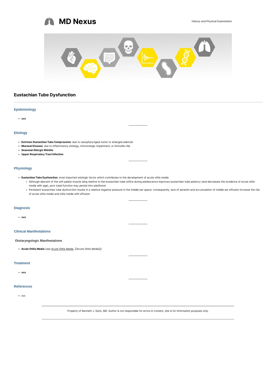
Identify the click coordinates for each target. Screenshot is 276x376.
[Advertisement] (138, 348)
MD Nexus (77, 21)
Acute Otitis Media (62, 248)
